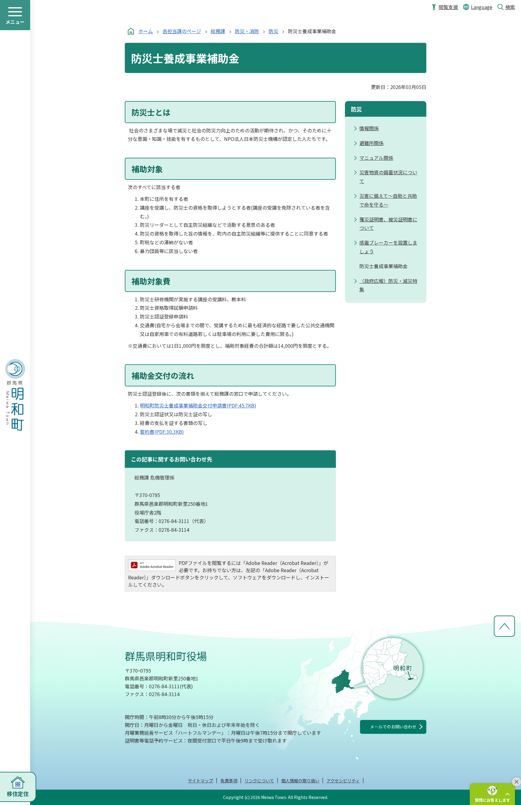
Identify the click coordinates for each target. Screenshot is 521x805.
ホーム (145, 31)
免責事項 (228, 781)
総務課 (218, 31)
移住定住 (18, 793)
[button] (492, 794)
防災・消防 (247, 31)
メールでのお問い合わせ (393, 727)
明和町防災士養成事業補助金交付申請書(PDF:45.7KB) (198, 405)
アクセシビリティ (343, 781)
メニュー (15, 21)
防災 (273, 31)
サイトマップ (200, 781)
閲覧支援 (448, 7)
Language (481, 7)
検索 (510, 7)
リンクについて (259, 781)
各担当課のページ (182, 31)
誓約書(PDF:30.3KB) (162, 431)
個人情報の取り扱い (300, 781)
